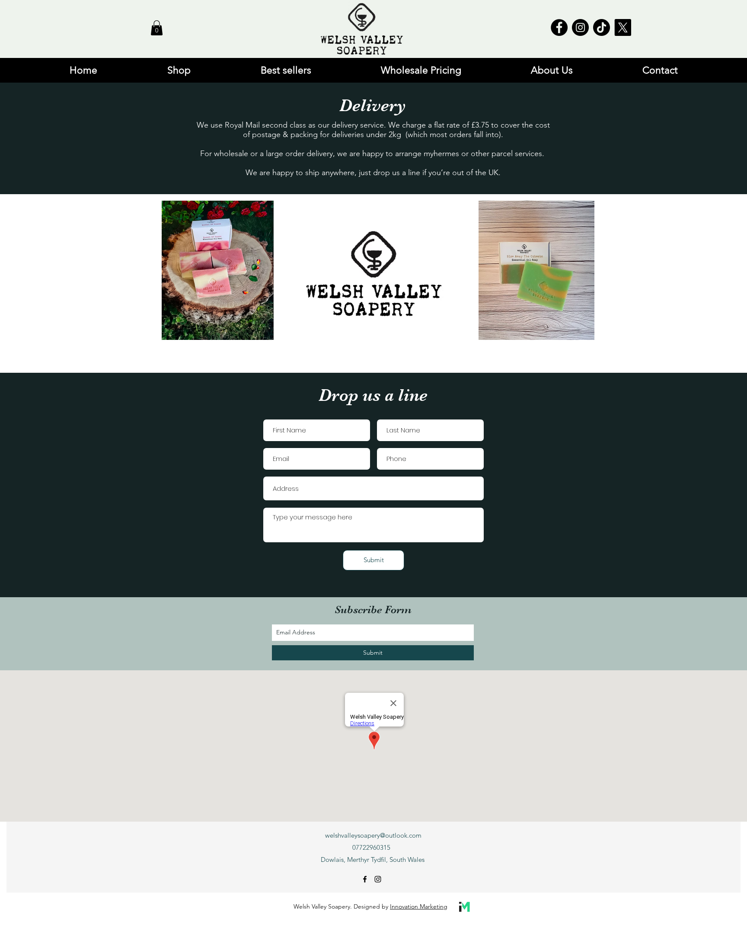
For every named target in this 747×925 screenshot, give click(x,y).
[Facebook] (559, 27)
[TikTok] (601, 27)
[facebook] (365, 879)
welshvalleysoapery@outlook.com (373, 835)
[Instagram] (580, 27)
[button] (156, 27)
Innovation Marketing (418, 906)
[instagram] (378, 879)
